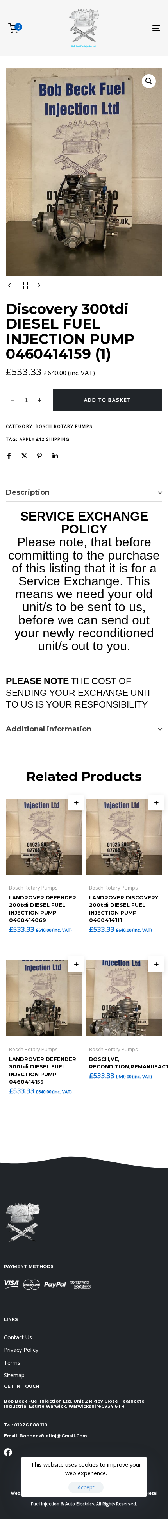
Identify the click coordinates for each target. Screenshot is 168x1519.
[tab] (84, 493)
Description (28, 492)
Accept (86, 1487)
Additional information (48, 729)
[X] (24, 456)
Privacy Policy (21, 1349)
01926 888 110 (30, 1425)
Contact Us (18, 1337)
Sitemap (14, 1375)
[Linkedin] (55, 456)
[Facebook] (9, 456)
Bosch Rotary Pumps (64, 426)
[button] (149, 81)
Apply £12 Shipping (45, 439)
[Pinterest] (39, 456)
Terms (12, 1362)
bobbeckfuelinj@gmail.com (53, 1436)
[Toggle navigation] (134, 28)
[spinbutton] (26, 400)
